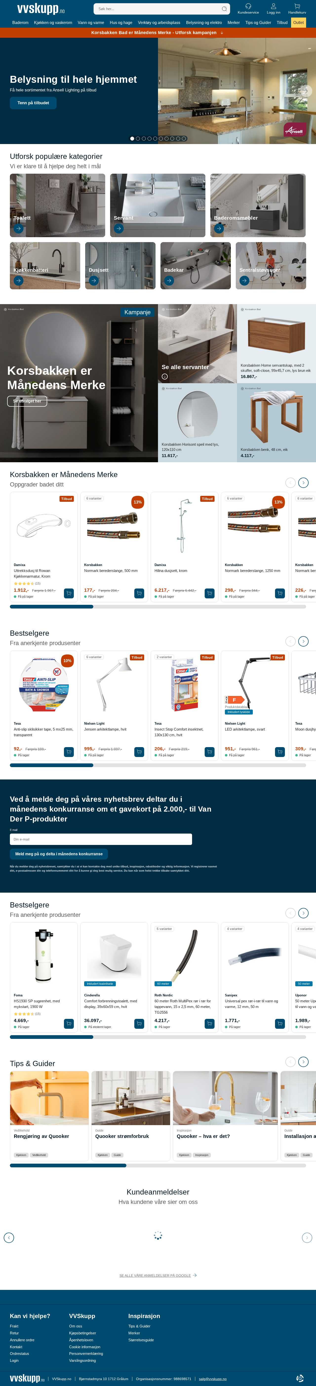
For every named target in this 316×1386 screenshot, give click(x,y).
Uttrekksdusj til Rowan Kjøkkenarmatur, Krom (32, 573)
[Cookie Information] (300, 1379)
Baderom (20, 23)
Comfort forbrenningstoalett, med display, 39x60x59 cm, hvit (110, 1004)
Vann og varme (91, 23)
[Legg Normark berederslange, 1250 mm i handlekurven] (280, 593)
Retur (14, 1333)
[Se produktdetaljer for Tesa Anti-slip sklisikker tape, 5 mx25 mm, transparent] (44, 684)
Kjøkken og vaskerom (53, 23)
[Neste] (306, 91)
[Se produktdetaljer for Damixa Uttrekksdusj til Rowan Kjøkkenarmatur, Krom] (44, 526)
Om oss (75, 1326)
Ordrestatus (19, 1353)
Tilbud (282, 23)
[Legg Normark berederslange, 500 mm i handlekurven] (139, 593)
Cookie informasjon (84, 1347)
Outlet (298, 23)
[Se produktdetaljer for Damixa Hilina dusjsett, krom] (184, 526)
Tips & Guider (139, 1326)
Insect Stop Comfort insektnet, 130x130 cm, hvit (179, 732)
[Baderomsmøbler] (258, 236)
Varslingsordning (82, 1360)
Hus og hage (121, 23)
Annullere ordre (22, 1340)
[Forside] (40, 9)
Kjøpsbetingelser (82, 1333)
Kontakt (16, 1347)
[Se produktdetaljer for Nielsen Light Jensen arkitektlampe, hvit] (114, 684)
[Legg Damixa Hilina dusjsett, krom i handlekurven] (210, 593)
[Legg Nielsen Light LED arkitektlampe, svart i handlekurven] (280, 752)
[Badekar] (195, 288)
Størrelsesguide (141, 1340)
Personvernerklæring (86, 1353)
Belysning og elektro (204, 23)
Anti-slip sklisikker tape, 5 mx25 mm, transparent (43, 732)
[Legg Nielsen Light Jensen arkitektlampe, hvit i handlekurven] (139, 752)
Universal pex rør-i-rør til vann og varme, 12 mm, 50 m (251, 1004)
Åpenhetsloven (81, 1340)
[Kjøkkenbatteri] (45, 288)
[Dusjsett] (120, 288)
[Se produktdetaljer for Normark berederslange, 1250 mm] (255, 526)
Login (14, 1360)
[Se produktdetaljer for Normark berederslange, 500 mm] (114, 526)
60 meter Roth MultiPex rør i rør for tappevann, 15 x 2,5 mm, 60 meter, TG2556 (183, 1006)
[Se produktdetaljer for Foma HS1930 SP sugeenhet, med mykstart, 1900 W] (44, 956)
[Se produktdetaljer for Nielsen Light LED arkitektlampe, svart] (255, 684)
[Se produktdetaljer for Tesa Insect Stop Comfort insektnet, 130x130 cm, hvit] (184, 684)
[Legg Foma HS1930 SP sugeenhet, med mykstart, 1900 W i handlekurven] (69, 1024)
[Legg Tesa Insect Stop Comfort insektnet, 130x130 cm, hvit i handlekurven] (210, 752)
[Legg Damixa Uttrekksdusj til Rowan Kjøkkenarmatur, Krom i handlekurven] (69, 593)
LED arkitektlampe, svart (245, 729)
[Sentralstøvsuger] (271, 288)
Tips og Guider (258, 23)
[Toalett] (57, 236)
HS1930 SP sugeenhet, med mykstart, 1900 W (37, 1004)
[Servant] (157, 236)
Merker (234, 23)
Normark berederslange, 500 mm (111, 570)
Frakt (14, 1326)
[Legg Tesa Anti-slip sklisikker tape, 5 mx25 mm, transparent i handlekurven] (69, 752)
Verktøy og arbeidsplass (159, 23)
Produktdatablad (236, 707)
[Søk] (224, 9)
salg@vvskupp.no (213, 1379)
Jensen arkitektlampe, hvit (105, 729)
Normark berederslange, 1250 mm (252, 570)
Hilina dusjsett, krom (171, 570)
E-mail (13, 829)
